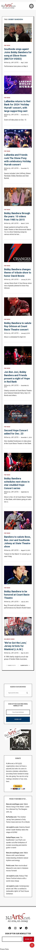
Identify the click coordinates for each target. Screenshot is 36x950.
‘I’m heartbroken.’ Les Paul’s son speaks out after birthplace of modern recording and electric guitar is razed (16, 842)
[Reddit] (26, 928)
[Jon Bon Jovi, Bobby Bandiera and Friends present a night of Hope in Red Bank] (18, 355)
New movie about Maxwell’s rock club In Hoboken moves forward (17, 868)
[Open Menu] (31, 6)
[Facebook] (9, 928)
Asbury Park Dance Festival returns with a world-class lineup (17, 878)
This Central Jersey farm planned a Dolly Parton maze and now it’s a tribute (18, 819)
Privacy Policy (4, 949)
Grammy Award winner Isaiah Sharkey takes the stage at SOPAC (18, 829)
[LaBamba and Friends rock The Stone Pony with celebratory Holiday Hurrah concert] (18, 138)
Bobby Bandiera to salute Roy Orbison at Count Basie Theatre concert (17, 326)
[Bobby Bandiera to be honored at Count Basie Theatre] (18, 575)
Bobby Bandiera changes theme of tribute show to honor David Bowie (17, 272)
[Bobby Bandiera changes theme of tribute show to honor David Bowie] (18, 253)
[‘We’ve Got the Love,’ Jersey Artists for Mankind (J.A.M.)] (18, 626)
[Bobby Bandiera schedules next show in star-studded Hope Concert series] (18, 462)
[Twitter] (20, 928)
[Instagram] (15, 928)
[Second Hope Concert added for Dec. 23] (18, 414)
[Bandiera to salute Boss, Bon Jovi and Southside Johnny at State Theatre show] (18, 520)
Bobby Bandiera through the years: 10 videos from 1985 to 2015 (17, 216)
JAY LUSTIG (14, 62)
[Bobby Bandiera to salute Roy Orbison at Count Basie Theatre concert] (18, 306)
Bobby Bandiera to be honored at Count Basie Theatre (17, 594)
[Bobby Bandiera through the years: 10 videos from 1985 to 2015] (18, 197)
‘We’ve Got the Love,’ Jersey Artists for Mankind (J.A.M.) (15, 646)
